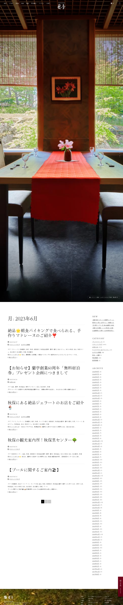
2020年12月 (96, 535)
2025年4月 (95, 415)
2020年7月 (95, 548)
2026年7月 (95, 375)
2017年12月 (96, 569)
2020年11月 (96, 537)
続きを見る (12, 358)
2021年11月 (96, 505)
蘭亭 (51, 350)
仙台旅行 (13, 353)
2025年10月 (96, 399)
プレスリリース (97, 342)
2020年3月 (95, 559)
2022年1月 (95, 500)
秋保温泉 (22, 387)
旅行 (27, 350)
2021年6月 (95, 519)
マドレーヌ (15, 350)
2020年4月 (95, 556)
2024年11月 (96, 423)
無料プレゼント (31, 387)
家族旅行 (37, 350)
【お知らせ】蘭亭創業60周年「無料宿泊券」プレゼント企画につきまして (44, 370)
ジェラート (20, 422)
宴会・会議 (95, 356)
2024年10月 (96, 425)
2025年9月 (95, 401)
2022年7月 (95, 484)
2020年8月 (95, 545)
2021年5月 (95, 521)
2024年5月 (95, 431)
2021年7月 (95, 516)
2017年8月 (95, 575)
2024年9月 (95, 428)
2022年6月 (95, 487)
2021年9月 (95, 511)
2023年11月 (96, 444)
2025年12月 (96, 393)
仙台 (75, 350)
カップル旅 (34, 484)
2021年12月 (96, 503)
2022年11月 (96, 473)
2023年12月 (96, 441)
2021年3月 (95, 527)
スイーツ (79, 422)
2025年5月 (95, 412)
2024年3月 (95, 433)
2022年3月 (95, 495)
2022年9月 (95, 479)
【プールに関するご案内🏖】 (34, 470)
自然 (73, 422)
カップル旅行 (43, 422)
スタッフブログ (15, 345)
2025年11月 (96, 396)
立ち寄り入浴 (70, 484)
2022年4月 (95, 492)
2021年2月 (95, 529)
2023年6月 (95, 457)
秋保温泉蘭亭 (44, 350)
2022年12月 (96, 471)
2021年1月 (95, 532)
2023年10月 (96, 447)
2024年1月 (95, 439)
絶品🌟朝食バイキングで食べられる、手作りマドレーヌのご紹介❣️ (44, 333)
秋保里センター (16, 454)
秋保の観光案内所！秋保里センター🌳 (42, 440)
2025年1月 (95, 417)
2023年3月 (95, 465)
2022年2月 (95, 497)
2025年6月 (95, 409)
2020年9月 (95, 543)
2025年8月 (95, 404)
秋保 (31, 350)
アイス (13, 422)
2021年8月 (95, 513)
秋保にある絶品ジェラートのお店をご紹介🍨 (46, 405)
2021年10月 (96, 508)
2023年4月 (95, 463)
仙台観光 (19, 353)
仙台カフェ (61, 350)
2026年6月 (95, 377)
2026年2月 (95, 388)
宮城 (24, 353)
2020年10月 (96, 540)
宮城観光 (22, 350)
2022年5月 (95, 489)
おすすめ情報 (25, 345)
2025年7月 (95, 407)
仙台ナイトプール (24, 484)
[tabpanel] (61, 151)
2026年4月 (95, 383)
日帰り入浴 (79, 484)
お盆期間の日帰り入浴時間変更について (105, 331)
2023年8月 (95, 452)
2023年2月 (95, 468)
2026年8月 (95, 372)
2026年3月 (95, 385)
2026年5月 (95, 380)
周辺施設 (95, 358)
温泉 (12, 387)
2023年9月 (95, 449)
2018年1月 (95, 567)
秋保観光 (30, 353)
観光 (55, 350)
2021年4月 (95, 524)
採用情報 (95, 361)
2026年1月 (95, 391)
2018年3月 (95, 564)
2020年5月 (95, 553)
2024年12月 (96, 420)
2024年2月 (95, 436)
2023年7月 (95, 455)
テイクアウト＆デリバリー (101, 350)
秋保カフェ (28, 425)
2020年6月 (95, 551)
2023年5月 (95, 460)
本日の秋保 (69, 350)
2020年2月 (95, 561)
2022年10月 (96, 476)
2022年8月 (95, 481)
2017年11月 (96, 572)
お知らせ (12, 383)
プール (45, 487)
